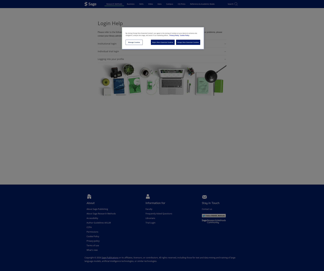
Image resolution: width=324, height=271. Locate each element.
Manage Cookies (134, 42)
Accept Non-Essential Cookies (188, 42)
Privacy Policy (174, 35)
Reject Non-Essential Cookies (162, 42)
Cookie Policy (184, 35)
